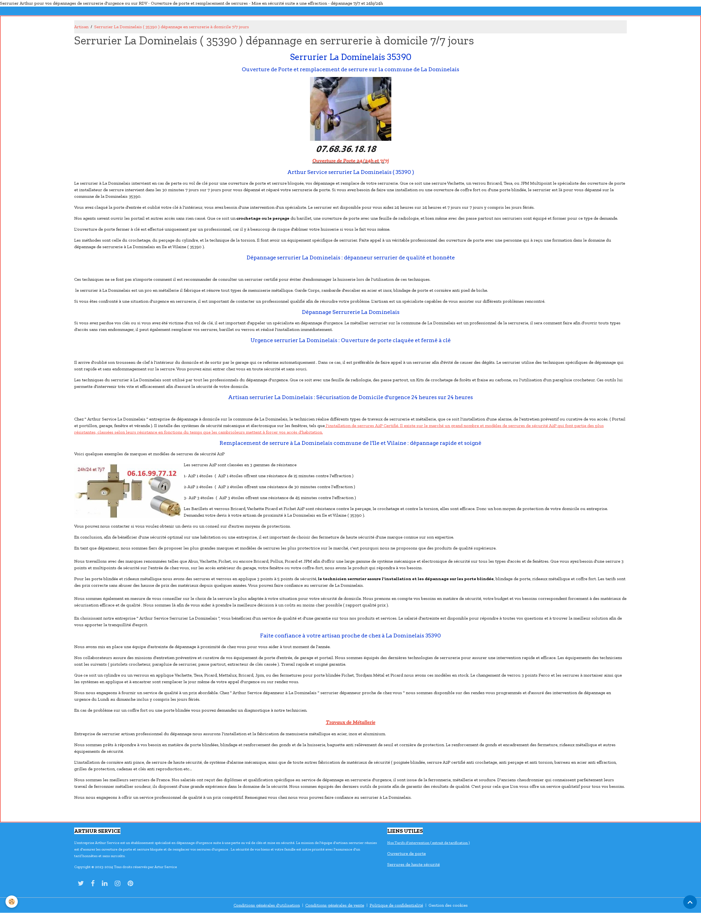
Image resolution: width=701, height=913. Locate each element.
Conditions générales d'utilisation (267, 905)
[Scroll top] (690, 902)
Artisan (81, 26)
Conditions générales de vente (334, 905)
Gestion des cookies (448, 905)
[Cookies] (11, 901)
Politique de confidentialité (396, 905)
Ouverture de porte (406, 853)
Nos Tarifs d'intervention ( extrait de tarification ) (428, 842)
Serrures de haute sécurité (413, 864)
